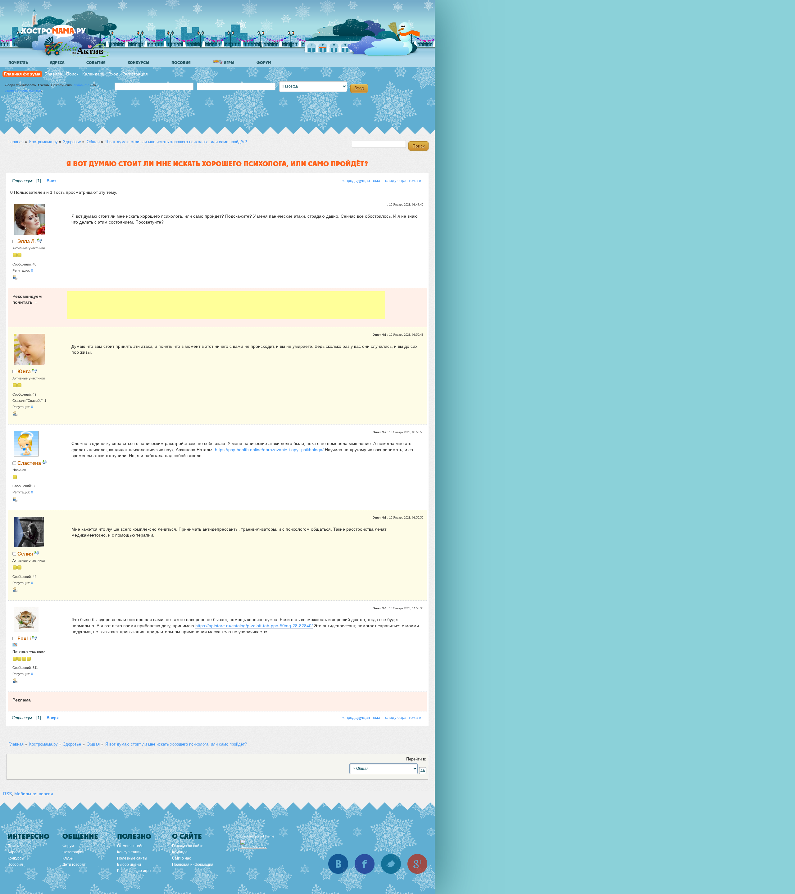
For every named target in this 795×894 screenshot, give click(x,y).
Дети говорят (74, 864)
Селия (25, 553)
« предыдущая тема (361, 181)
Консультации (129, 852)
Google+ (417, 864)
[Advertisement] (226, 305)
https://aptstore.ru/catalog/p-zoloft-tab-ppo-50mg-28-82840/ (254, 625)
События (96, 63)
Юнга (24, 371)
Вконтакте (338, 864)
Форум (264, 63)
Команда (180, 852)
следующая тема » (403, 181)
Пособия (181, 63)
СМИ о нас (181, 858)
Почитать (18, 63)
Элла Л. (26, 241)
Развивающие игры (134, 871)
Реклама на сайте (187, 846)
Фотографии (73, 852)
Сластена (29, 463)
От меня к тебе (130, 846)
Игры (228, 63)
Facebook (365, 864)
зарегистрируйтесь (23, 90)
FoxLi (24, 638)
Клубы (68, 858)
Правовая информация (192, 864)
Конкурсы (138, 63)
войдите (81, 85)
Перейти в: (416, 759)
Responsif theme (261, 836)
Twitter (391, 864)
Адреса (57, 63)
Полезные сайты (132, 858)
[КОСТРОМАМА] (64, 34)
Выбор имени (129, 864)
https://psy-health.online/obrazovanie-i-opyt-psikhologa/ (269, 449)
